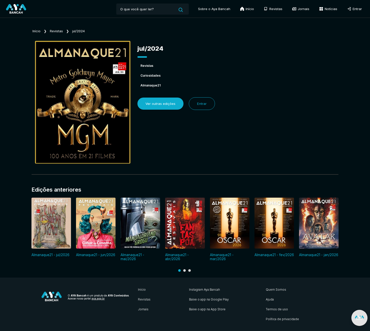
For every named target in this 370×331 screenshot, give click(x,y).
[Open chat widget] (359, 318)
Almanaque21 (150, 85)
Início (249, 9)
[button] (179, 270)
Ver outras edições (160, 104)
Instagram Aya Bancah (204, 289)
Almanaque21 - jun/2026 (95, 255)
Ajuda (270, 299)
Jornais (303, 9)
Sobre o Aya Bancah (214, 9)
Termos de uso (277, 309)
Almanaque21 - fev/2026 (274, 255)
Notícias (330, 9)
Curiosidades (150, 75)
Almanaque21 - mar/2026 (222, 257)
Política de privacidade (282, 319)
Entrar (357, 9)
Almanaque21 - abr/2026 (177, 257)
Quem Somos (276, 289)
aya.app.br (98, 298)
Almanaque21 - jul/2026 (50, 255)
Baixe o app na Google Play (209, 299)
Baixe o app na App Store (207, 309)
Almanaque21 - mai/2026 (132, 257)
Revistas (275, 9)
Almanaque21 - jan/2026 (318, 255)
